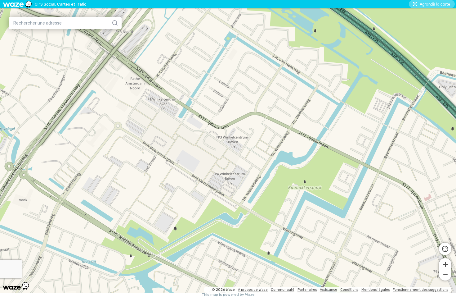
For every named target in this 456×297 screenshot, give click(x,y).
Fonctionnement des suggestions (420, 290)
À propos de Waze (253, 290)
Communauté (282, 290)
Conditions (349, 290)
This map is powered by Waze (228, 295)
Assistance (328, 290)
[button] (445, 263)
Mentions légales (375, 290)
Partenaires (307, 290)
